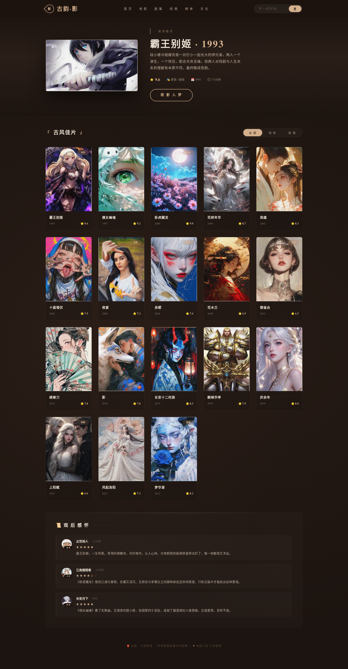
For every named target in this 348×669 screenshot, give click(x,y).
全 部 (253, 132)
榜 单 (189, 9)
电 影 (143, 9)
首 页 (128, 9)
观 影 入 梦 (171, 95)
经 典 (174, 9)
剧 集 (158, 9)
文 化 (204, 9)
